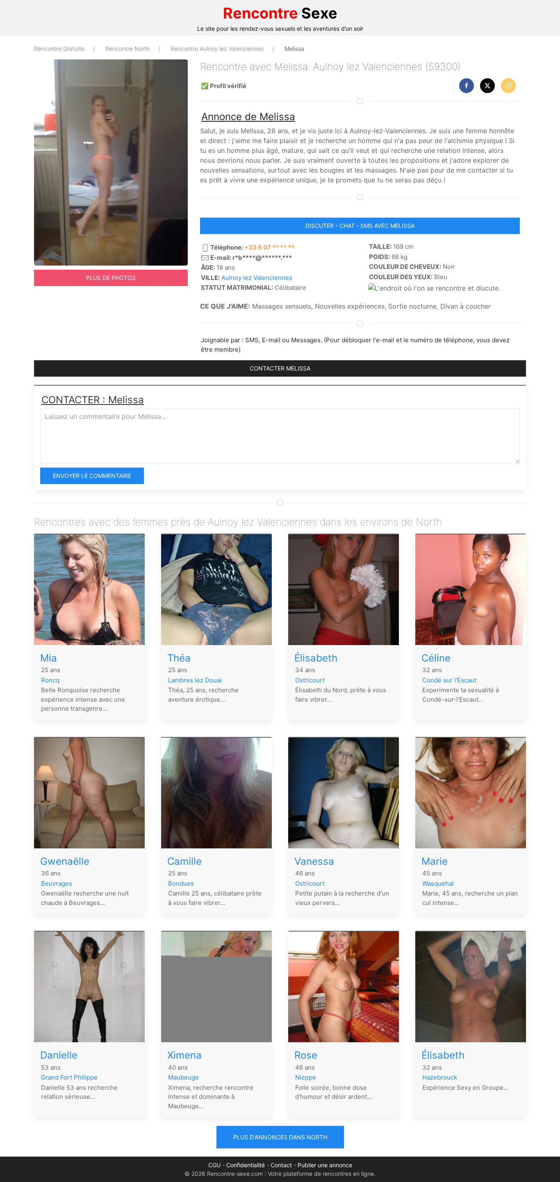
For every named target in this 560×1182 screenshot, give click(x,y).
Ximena (184, 1055)
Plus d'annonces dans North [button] (280, 1137)
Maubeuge (183, 1077)
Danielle (58, 1055)
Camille (184, 861)
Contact (281, 1165)
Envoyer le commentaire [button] (92, 475)
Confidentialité (245, 1165)
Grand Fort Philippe (69, 1077)
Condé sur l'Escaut (449, 680)
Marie (434, 861)
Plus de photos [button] (111, 277)
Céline (436, 658)
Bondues (181, 883)
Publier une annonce (325, 1165)
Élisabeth (315, 658)
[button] (466, 85)
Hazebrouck (439, 1077)
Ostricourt (310, 680)
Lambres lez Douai (195, 680)
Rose (305, 1055)
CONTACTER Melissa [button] (280, 368)
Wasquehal (438, 883)
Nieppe (305, 1077)
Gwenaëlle (64, 861)
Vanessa (314, 861)
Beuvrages (56, 883)
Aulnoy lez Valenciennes (256, 278)
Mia (48, 658)
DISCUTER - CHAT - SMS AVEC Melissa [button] (359, 225)
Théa (179, 658)
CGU (214, 1165)
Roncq (50, 680)
